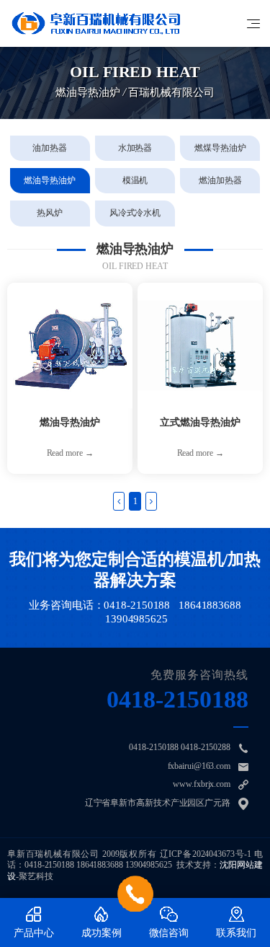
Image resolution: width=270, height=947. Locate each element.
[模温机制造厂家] (96, 23)
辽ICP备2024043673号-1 (206, 854)
